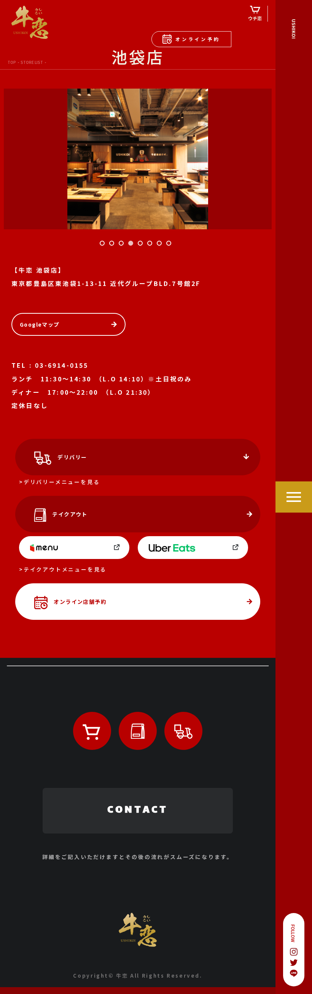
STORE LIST (32, 62)
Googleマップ (40, 324)
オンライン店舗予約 (80, 601)
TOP (12, 62)
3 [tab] (122, 244)
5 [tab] (141, 244)
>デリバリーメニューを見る (59, 482)
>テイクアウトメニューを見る (63, 569)
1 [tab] (103, 244)
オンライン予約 (197, 39)
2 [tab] (113, 244)
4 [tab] (132, 244)
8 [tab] (170, 244)
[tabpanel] (138, 159)
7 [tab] (160, 244)
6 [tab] (151, 244)
